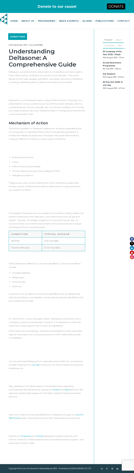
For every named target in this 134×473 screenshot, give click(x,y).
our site (35, 364)
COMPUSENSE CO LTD (80, 468)
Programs (26, 436)
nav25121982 (37, 45)
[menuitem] (14, 21)
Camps (39, 436)
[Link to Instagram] (112, 468)
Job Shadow (109, 74)
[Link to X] (101, 468)
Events (56, 389)
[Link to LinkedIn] (117, 468)
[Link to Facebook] (107, 468)
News (67, 389)
